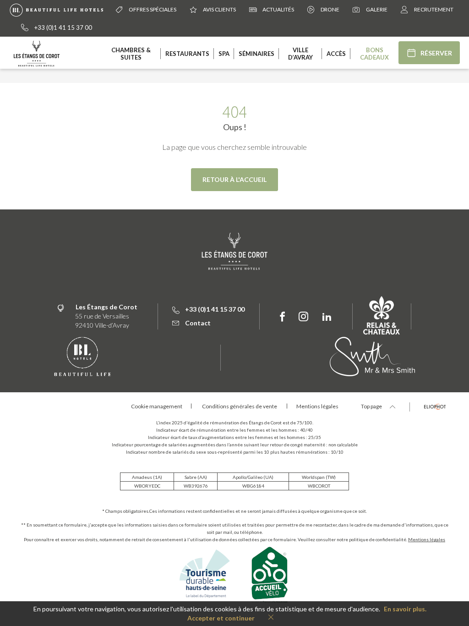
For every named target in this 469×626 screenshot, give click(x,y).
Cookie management (156, 406)
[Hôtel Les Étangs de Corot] (36, 53)
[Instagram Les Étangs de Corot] (303, 317)
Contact (198, 323)
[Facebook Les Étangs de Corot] (282, 317)
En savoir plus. (405, 609)
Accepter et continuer (221, 618)
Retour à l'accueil (234, 179)
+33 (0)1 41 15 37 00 (63, 27)
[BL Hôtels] (58, 9)
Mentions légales (426, 539)
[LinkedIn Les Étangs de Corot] (327, 317)
